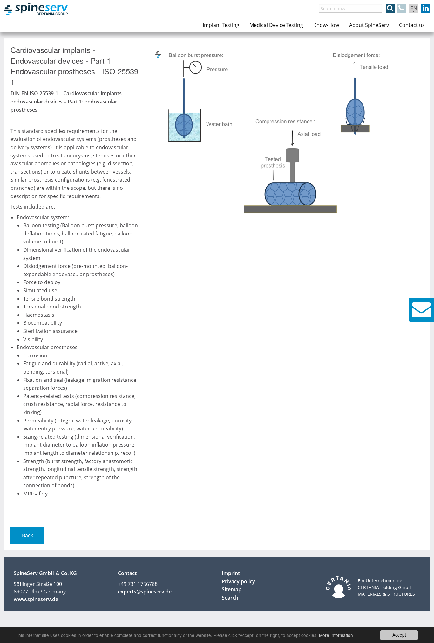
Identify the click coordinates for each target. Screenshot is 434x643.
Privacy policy (238, 581)
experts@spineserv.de (145, 591)
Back (27, 535)
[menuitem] (221, 25)
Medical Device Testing (276, 25)
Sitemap (231, 589)
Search (230, 597)
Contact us (412, 25)
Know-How (326, 25)
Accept (399, 635)
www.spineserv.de (36, 599)
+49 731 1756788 (138, 583)
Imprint (231, 573)
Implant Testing (221, 25)
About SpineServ (369, 25)
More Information (336, 635)
